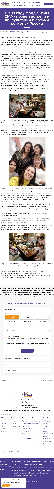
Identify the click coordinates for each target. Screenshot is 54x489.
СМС (6, 364)
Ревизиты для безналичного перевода (17, 358)
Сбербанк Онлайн (10, 370)
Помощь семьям (15, 420)
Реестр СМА (25, 435)
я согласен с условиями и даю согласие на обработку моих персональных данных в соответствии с (28, 344)
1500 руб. (12, 321)
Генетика (45, 423)
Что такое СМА (46, 421)
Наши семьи (18, 5)
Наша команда (4, 420)
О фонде (15, 2)
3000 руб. (27, 321)
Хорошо (6, 485)
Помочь (3, 421)
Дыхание (45, 426)
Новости (3, 428)
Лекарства (45, 420)
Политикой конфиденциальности (39, 345)
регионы (43, 380)
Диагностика (25, 421)
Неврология (46, 425)
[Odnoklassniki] (3, 451)
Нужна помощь (36, 421)
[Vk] (1, 451)
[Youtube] (5, 451)
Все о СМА (34, 5)
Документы (3, 423)
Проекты (25, 2)
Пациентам (36, 2)
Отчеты (2, 425)
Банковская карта (10, 309)
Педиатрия (45, 430)
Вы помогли (35, 423)
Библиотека (46, 444)
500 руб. (27, 317)
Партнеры (3, 426)
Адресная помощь (26, 420)
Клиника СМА (14, 421)
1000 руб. (42, 317)
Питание (45, 428)
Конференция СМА (16, 426)
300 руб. (12, 317)
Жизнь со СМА (36, 420)
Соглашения (25, 343)
